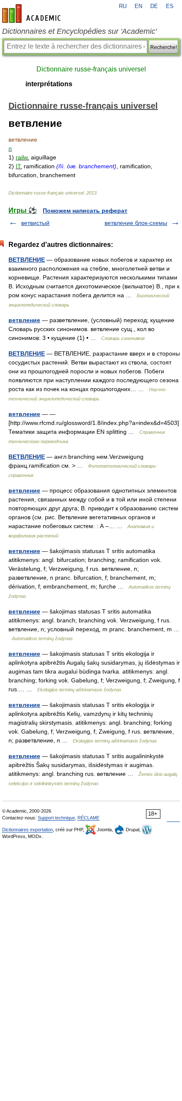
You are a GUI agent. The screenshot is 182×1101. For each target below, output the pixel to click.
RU (123, 6)
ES (170, 6)
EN (138, 6)
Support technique (56, 817)
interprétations (48, 84)
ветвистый (35, 222)
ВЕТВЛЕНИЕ (26, 259)
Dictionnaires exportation (27, 829)
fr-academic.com (32, 13)
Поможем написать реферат (85, 210)
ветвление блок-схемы (136, 222)
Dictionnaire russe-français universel (91, 69)
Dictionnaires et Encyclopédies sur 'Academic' (79, 31)
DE (154, 6)
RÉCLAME (88, 817)
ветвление (24, 320)
